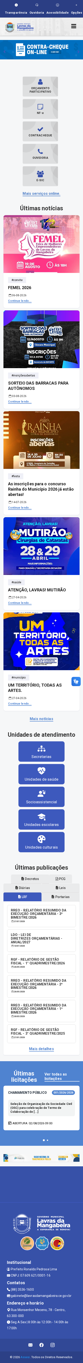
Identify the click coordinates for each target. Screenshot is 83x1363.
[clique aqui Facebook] (42, 1345)
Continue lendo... (20, 301)
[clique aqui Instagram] (53, 1345)
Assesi (25, 1357)
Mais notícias (41, 719)
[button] (44, 1140)
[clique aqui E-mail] (31, 1345)
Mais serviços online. (41, 193)
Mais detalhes (41, 1049)
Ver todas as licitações (55, 1076)
